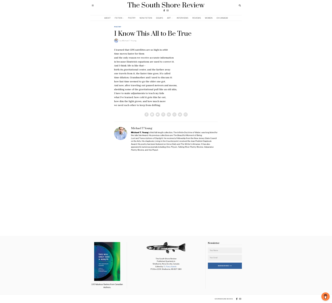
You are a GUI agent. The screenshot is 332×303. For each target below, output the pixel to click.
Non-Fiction (146, 18)
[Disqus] (166, 193)
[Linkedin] (169, 114)
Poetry (132, 18)
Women (208, 18)
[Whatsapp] (174, 114)
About (107, 18)
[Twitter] (158, 114)
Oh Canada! (222, 18)
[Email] (167, 10)
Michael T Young (129, 41)
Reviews (196, 18)
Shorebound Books (224, 299)
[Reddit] (180, 114)
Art (169, 18)
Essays (159, 18)
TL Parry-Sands (170, 266)
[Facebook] (164, 10)
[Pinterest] (163, 114)
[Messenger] (152, 114)
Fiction (118, 18)
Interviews (182, 18)
